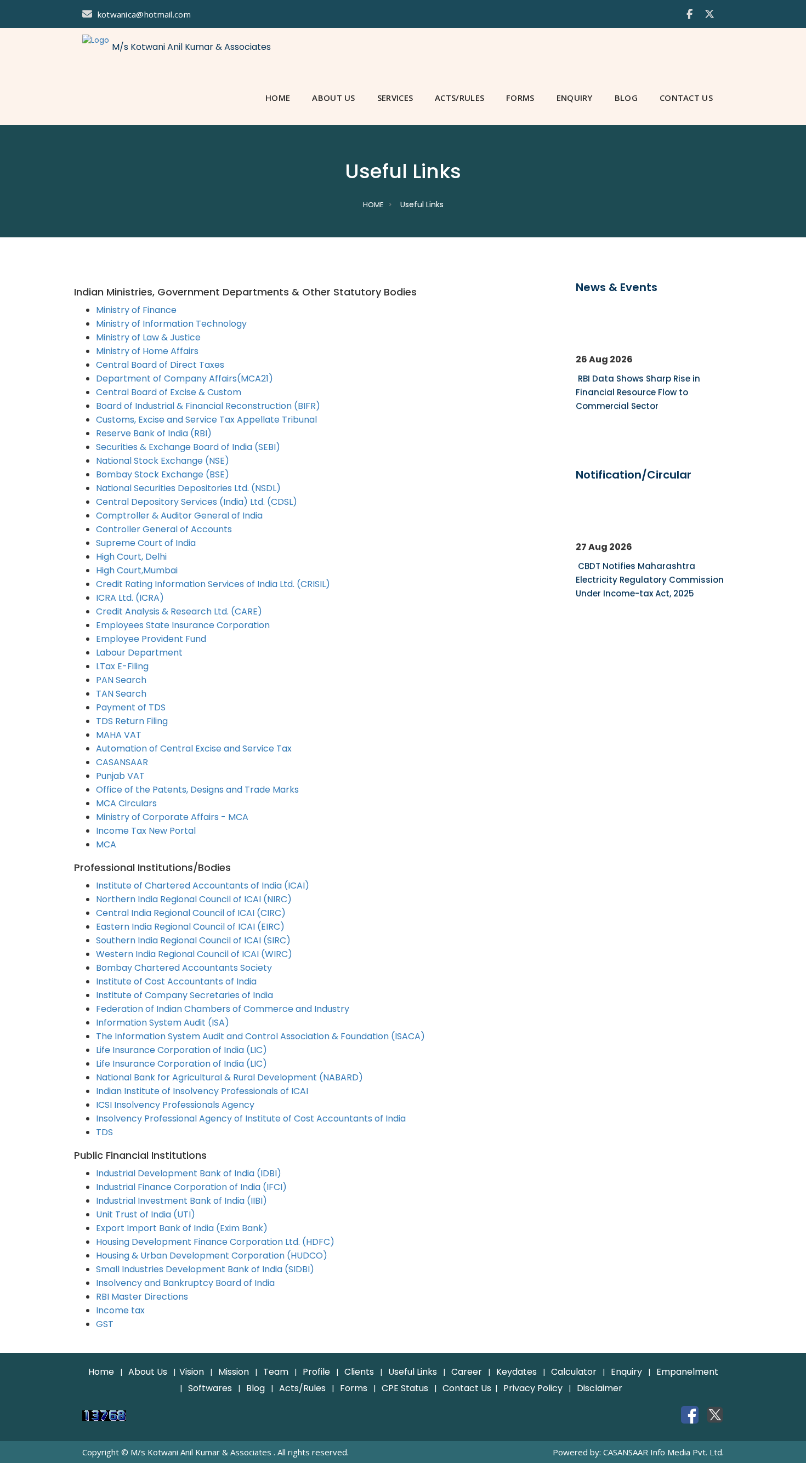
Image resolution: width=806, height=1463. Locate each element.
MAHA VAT (118, 734)
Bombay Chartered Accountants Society (184, 967)
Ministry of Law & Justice (148, 337)
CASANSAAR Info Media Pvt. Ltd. (663, 1452)
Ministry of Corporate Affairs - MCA (172, 817)
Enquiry (626, 1371)
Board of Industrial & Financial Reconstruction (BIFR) (208, 406)
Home (373, 205)
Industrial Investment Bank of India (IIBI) (181, 1200)
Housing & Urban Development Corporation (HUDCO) (211, 1255)
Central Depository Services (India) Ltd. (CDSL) (196, 502)
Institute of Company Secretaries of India (184, 995)
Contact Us (466, 1388)
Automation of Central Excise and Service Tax (194, 748)
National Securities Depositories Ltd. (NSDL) (188, 488)
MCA (106, 844)
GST (104, 1324)
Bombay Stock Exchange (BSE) (162, 474)
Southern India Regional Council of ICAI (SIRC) (193, 940)
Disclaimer (599, 1388)
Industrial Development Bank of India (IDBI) (188, 1173)
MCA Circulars (126, 803)
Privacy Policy (533, 1388)
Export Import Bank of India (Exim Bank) (182, 1228)
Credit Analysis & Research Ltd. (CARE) (179, 611)
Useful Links (412, 1371)
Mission (233, 1371)
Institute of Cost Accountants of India (176, 981)
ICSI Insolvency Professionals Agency (175, 1104)
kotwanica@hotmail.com (144, 14)
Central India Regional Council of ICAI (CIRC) (191, 913)
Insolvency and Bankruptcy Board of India (185, 1283)
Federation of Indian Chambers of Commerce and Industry (222, 1009)
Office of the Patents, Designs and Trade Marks (197, 789)
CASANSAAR (122, 762)
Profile (316, 1371)
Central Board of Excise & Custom (168, 392)
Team (275, 1371)
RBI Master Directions (142, 1296)
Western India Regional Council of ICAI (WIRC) (194, 954)
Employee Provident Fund (151, 639)
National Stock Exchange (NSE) (162, 460)
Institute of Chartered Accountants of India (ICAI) (202, 885)
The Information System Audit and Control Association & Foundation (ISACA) (260, 1036)
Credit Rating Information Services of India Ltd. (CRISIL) (213, 584)
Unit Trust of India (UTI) (145, 1214)
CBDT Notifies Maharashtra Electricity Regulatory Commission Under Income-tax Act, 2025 (650, 576)
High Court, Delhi (131, 556)
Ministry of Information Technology (171, 323)
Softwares (210, 1388)
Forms (353, 1388)
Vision (191, 1371)
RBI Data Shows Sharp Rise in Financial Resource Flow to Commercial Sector (638, 388)
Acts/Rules (302, 1388)
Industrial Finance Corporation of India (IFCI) (191, 1187)
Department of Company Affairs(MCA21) (184, 378)
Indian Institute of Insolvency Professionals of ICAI (202, 1091)
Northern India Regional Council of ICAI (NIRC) (194, 899)
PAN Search (121, 680)
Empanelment (687, 1371)
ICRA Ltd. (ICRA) (130, 597)
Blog (255, 1388)
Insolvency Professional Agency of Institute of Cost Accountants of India (251, 1118)
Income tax (120, 1310)
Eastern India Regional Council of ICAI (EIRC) (190, 926)
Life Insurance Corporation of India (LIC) (181, 1050)
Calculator (574, 1371)
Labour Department (139, 652)
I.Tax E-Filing (122, 666)
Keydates (516, 1371)
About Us (147, 1371)
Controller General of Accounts (164, 529)
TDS (104, 1132)
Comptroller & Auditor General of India (179, 515)
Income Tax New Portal (146, 830)
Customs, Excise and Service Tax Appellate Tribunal (206, 419)
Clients (359, 1371)
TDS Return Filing (132, 721)
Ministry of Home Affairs (147, 351)
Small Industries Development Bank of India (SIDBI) (205, 1269)
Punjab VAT (120, 776)
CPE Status (405, 1388)
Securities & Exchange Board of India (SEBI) (188, 447)
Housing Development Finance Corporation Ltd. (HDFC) (215, 1242)
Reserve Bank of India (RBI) (154, 433)
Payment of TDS (131, 707)
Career (466, 1371)
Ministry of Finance (136, 310)
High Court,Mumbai (137, 570)
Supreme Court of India (146, 543)
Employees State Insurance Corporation (183, 625)
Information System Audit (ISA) (162, 1022)
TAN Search (121, 693)
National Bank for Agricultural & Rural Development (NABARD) (229, 1077)
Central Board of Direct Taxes (160, 364)
